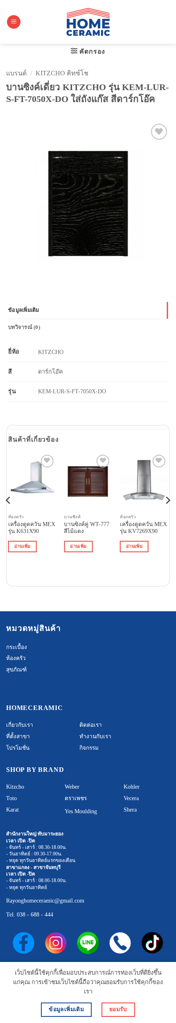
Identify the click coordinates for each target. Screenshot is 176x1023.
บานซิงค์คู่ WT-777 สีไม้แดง (86, 528)
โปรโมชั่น (17, 748)
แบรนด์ (16, 73)
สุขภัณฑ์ (16, 670)
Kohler (132, 787)
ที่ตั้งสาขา (18, 736)
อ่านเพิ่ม (22, 546)
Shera (130, 810)
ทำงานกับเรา (95, 736)
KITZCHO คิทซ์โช (62, 73)
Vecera (131, 798)
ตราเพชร (76, 798)
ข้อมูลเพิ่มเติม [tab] (23, 310)
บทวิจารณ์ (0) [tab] (24, 327)
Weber (72, 787)
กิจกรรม (89, 748)
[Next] (167, 517)
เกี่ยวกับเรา (19, 725)
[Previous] (9, 517)
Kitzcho (15, 787)
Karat (12, 810)
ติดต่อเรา (90, 725)
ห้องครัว (16, 658)
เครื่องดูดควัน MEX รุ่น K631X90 (31, 528)
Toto (11, 798)
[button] (13, 22)
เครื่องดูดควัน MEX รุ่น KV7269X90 (143, 528)
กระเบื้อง (16, 647)
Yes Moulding (81, 811)
